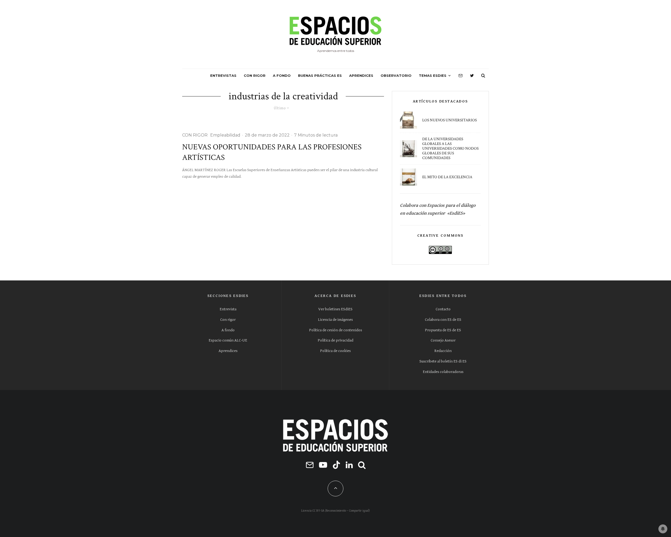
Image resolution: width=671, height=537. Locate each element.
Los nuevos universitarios (449, 120)
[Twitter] (472, 76)
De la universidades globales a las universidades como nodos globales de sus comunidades (450, 148)
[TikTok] (336, 465)
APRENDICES (361, 75)
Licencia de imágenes (335, 319)
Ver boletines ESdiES (335, 309)
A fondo (228, 330)
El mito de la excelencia (447, 177)
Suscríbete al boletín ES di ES (443, 361)
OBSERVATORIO (396, 75)
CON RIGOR (255, 75)
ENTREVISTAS (223, 75)
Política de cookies (335, 351)
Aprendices (228, 351)
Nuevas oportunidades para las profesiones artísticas (271, 152)
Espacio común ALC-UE (228, 340)
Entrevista (228, 309)
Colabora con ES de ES (443, 319)
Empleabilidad (225, 135)
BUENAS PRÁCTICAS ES (320, 75)
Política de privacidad (335, 340)
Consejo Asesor (443, 340)
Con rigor (228, 319)
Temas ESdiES (432, 75)
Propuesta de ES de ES (443, 330)
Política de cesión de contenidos (335, 330)
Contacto (443, 309)
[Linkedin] (349, 465)
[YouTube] (323, 465)
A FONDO (282, 75)
